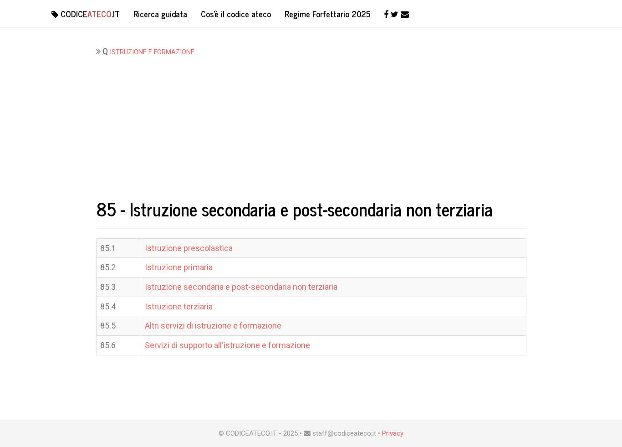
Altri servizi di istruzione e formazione (213, 325)
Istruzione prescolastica (189, 248)
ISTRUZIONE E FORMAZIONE (152, 52)
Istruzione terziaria (179, 306)
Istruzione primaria (179, 267)
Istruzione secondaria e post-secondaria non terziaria (241, 287)
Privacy (392, 433)
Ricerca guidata (160, 14)
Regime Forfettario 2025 (327, 14)
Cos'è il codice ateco (236, 14)
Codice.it (89, 14)
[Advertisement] (311, 126)
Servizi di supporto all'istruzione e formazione (227, 345)
